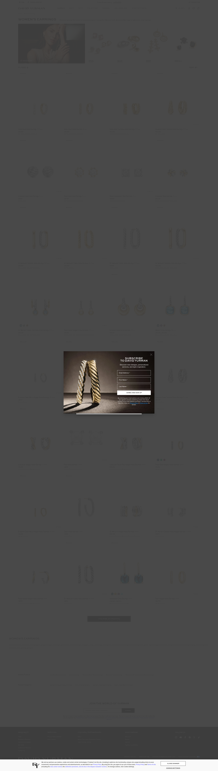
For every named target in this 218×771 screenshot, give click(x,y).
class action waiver (56, 767)
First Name (123, 380)
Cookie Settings (173, 768)
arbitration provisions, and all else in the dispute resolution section (86, 767)
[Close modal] (152, 353)
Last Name (122, 386)
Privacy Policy (134, 403)
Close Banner (173, 763)
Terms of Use (144, 403)
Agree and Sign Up (134, 393)
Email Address (124, 373)
